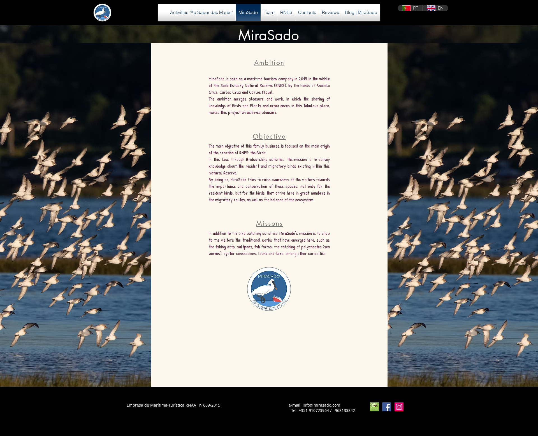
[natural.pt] (374, 406)
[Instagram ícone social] (399, 406)
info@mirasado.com (321, 405)
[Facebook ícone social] (386, 406)
